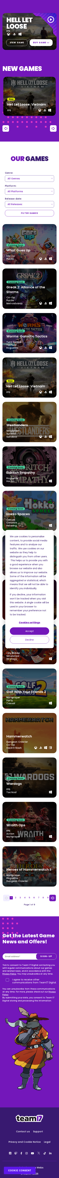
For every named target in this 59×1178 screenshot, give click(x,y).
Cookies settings (29, 622)
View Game (17, 42)
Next (53, 128)
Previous (5, 128)
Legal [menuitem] (47, 1142)
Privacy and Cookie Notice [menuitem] (25, 1142)
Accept (29, 631)
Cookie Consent (19, 1170)
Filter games (29, 213)
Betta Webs (36, 1167)
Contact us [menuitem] (23, 1131)
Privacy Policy (9, 973)
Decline (29, 639)
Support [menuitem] (38, 1131)
